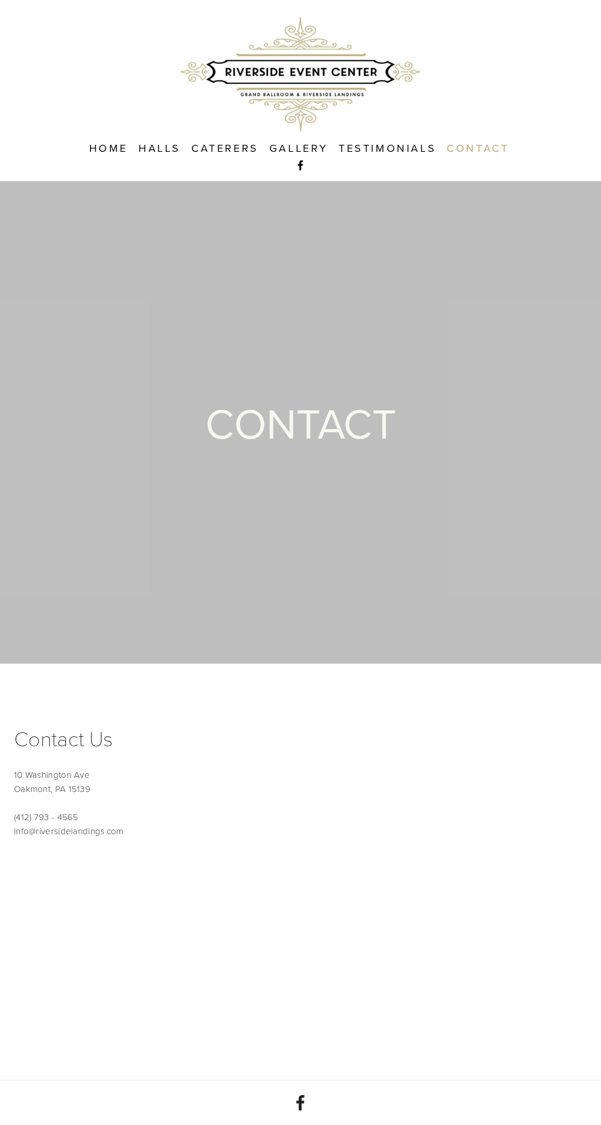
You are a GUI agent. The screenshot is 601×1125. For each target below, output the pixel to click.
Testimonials (387, 148)
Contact (478, 148)
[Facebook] (300, 1103)
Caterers (225, 148)
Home (108, 148)
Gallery (298, 148)
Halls (160, 148)
